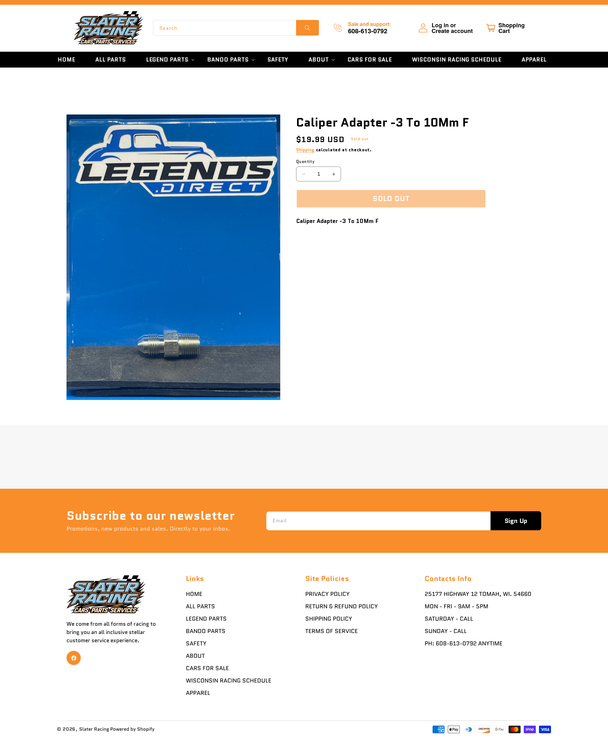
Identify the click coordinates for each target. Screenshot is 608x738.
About (195, 655)
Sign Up (516, 520)
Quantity (305, 162)
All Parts (200, 606)
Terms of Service (331, 631)
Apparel (198, 692)
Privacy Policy (327, 594)
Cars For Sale (207, 668)
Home (194, 594)
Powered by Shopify (132, 729)
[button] (166, 60)
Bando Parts (205, 631)
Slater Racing (94, 729)
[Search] (307, 28)
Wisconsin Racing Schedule (228, 680)
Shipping (305, 150)
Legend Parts (206, 618)
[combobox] (236, 28)
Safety (196, 643)
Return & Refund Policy (341, 606)
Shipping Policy (328, 618)
